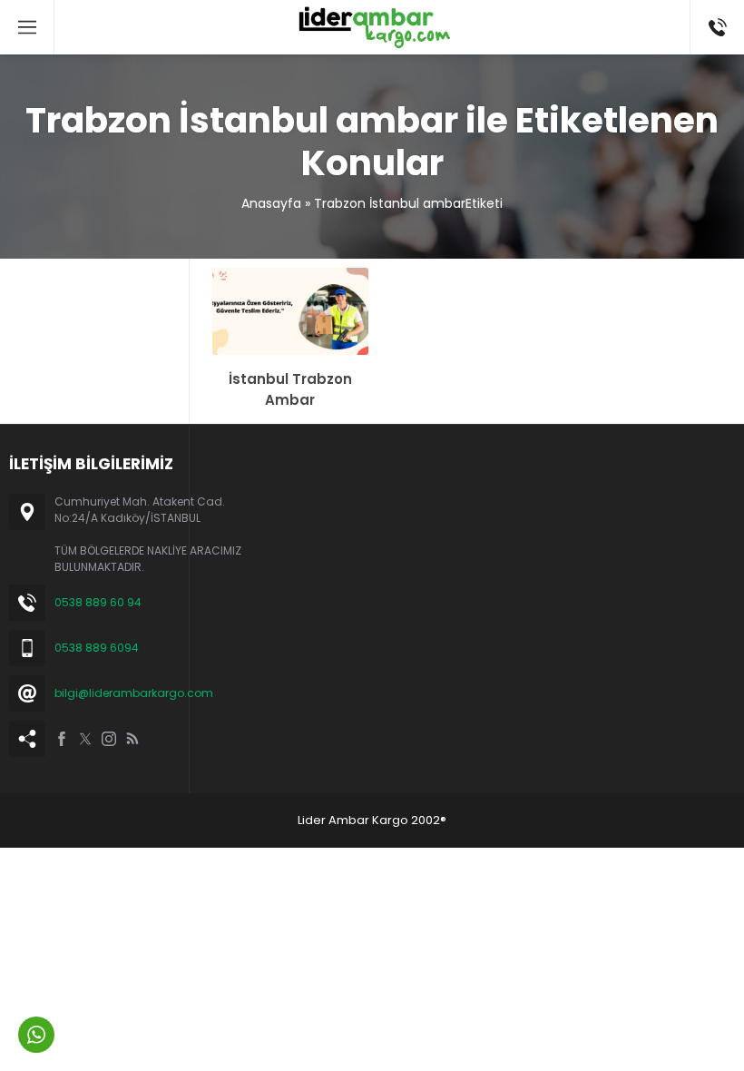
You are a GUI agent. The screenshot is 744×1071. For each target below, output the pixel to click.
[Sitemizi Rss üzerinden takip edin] (132, 739)
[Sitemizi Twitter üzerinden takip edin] (85, 739)
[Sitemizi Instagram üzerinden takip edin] (109, 739)
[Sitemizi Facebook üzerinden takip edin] (61, 739)
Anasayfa (271, 203)
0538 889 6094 (96, 647)
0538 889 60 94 (98, 602)
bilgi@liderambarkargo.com (133, 693)
